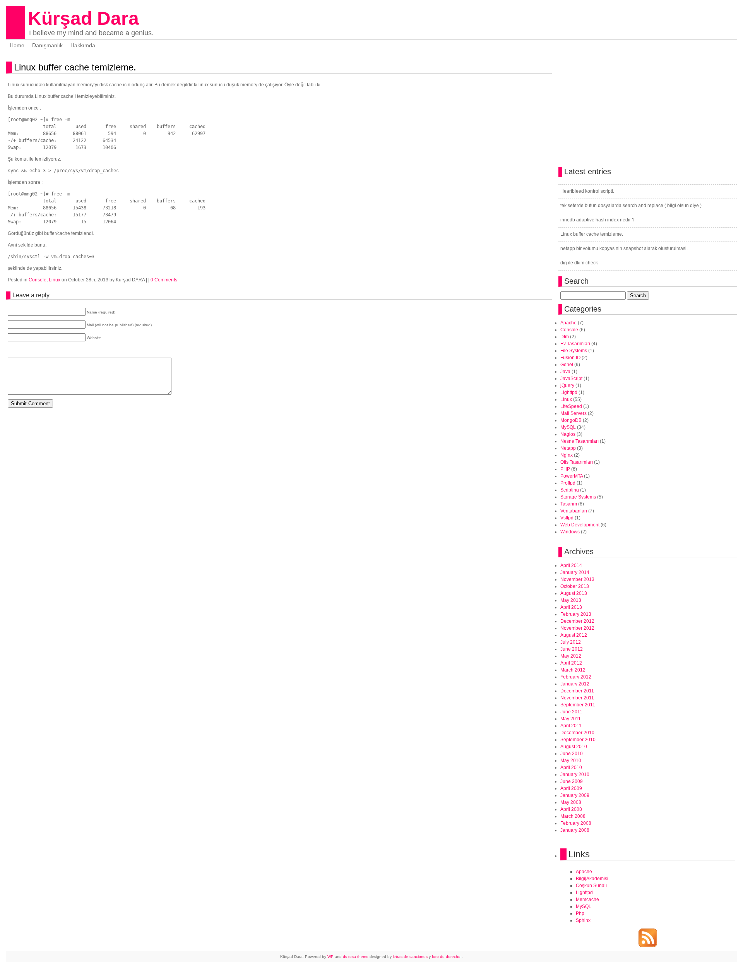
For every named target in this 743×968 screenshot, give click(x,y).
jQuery (567, 385)
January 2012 (574, 684)
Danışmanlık (47, 45)
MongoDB (571, 420)
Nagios (567, 434)
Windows (570, 532)
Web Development (579, 525)
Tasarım (568, 504)
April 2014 (571, 565)
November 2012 (577, 628)
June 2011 (571, 711)
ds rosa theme (355, 956)
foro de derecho (447, 956)
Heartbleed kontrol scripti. (587, 191)
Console (37, 280)
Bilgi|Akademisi (592, 878)
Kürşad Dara (83, 18)
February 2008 (575, 823)
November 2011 (577, 698)
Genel (566, 364)
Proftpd (567, 483)
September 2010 (578, 739)
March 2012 (572, 670)
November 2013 (577, 579)
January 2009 (574, 795)
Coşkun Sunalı (591, 885)
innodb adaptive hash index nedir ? (597, 220)
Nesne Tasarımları (579, 441)
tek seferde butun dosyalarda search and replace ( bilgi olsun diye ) (631, 205)
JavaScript (571, 378)
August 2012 (573, 635)
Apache (568, 323)
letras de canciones (410, 956)
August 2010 (573, 746)
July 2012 (570, 642)
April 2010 (571, 767)
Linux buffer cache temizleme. (75, 67)
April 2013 (571, 607)
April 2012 (571, 663)
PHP (565, 469)
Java (565, 371)
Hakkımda (82, 45)
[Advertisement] (98, 423)
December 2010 (577, 732)
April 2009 (571, 788)
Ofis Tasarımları (576, 462)
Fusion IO (570, 357)
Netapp (568, 448)
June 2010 (571, 753)
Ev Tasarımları (575, 343)
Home (17, 45)
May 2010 (570, 760)
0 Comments (164, 280)
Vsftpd (567, 518)
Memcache (587, 899)
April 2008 (571, 809)
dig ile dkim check (579, 263)
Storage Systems (578, 497)
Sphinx (583, 920)
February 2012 (575, 677)
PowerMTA (571, 476)
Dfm (564, 336)
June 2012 (571, 649)
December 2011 (577, 691)
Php (580, 913)
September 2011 (577, 705)
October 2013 (574, 586)
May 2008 (570, 802)
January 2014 (574, 572)
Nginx (566, 455)
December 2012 (577, 621)
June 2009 (571, 781)
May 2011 (570, 718)
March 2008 (572, 816)
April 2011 (571, 725)
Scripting (569, 490)
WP (330, 956)
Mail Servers (573, 413)
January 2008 (574, 830)
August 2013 (573, 593)
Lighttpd (568, 392)
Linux (54, 280)
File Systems (573, 350)
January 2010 (574, 774)
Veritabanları (573, 511)
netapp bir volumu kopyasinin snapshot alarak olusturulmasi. (624, 248)
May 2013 (570, 600)
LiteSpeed (571, 406)
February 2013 (575, 614)
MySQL (568, 427)
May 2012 (570, 656)
